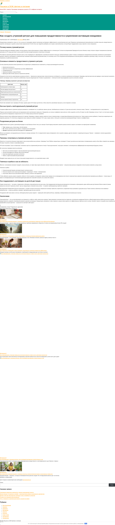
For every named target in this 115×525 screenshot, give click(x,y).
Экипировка (6, 27)
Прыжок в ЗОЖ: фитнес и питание (15, 6)
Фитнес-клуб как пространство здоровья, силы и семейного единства (17, 495)
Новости (5, 23)
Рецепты (5, 513)
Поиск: (2, 12)
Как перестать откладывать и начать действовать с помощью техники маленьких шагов (22, 236)
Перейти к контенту (5, 0)
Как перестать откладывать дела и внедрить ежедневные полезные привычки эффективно (23, 250)
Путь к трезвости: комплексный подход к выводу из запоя (14, 498)
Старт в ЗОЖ (6, 24)
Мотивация (5, 21)
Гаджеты (5, 18)
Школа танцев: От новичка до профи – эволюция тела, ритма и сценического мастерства (22, 494)
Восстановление (7, 16)
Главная (5, 15)
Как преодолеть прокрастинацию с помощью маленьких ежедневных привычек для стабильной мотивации (27, 221)
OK (85, 523)
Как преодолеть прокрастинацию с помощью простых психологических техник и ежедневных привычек (26, 474)
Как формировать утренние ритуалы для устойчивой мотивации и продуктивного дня (21, 459)
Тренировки (6, 26)
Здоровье (5, 19)
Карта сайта (5, 29)
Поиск (1, 482)
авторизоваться (27, 479)
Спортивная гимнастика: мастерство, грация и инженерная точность (17, 492)
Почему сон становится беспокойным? (9, 497)
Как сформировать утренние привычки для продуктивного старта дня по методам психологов (23, 355)
